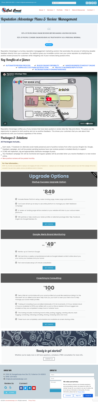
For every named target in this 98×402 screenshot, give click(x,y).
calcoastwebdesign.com (11, 400)
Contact (90, 10)
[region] (78, 389)
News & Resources (78, 10)
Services (50, 10)
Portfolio (60, 10)
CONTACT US (49, 359)
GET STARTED (49, 224)
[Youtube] (95, 3)
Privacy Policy (81, 391)
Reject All (78, 395)
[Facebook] (87, 3)
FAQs (66, 10)
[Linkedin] (92, 3)
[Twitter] (90, 3)
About (41, 10)
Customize (68, 395)
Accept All (88, 395)
